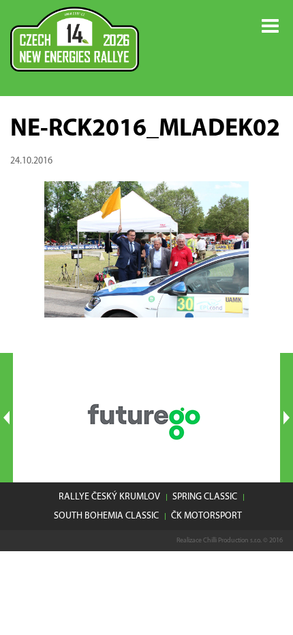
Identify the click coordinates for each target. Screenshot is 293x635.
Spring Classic (204, 497)
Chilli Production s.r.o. (232, 540)
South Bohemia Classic (106, 516)
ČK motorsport (206, 516)
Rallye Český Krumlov (109, 497)
